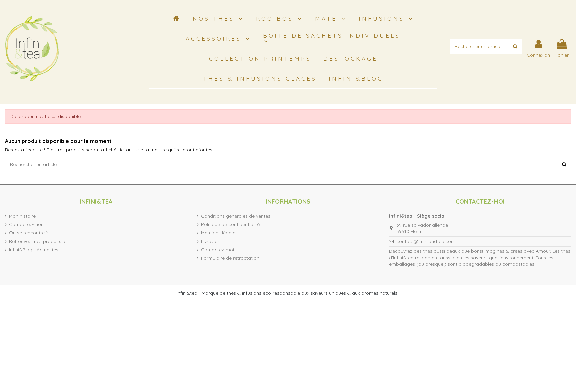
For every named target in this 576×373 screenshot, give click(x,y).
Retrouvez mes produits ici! (38, 241)
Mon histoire (22, 216)
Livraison (210, 241)
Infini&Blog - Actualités (33, 250)
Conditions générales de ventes (235, 216)
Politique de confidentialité (230, 224)
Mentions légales (219, 233)
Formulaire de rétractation (230, 258)
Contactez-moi (25, 224)
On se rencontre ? (28, 233)
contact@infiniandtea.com (425, 241)
